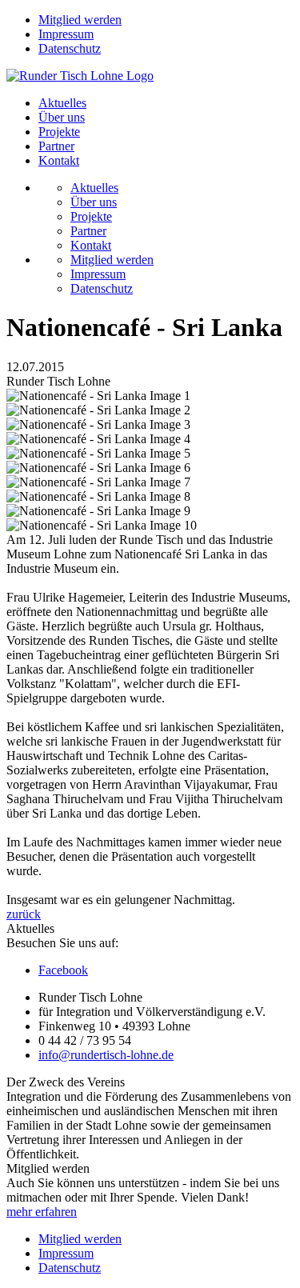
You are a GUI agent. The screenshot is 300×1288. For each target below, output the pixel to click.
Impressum (66, 34)
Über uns (61, 117)
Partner (56, 146)
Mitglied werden (80, 19)
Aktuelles (62, 103)
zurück (23, 914)
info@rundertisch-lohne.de (106, 1055)
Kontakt (58, 160)
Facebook (63, 970)
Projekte (59, 131)
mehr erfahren (41, 1211)
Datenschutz (69, 48)
